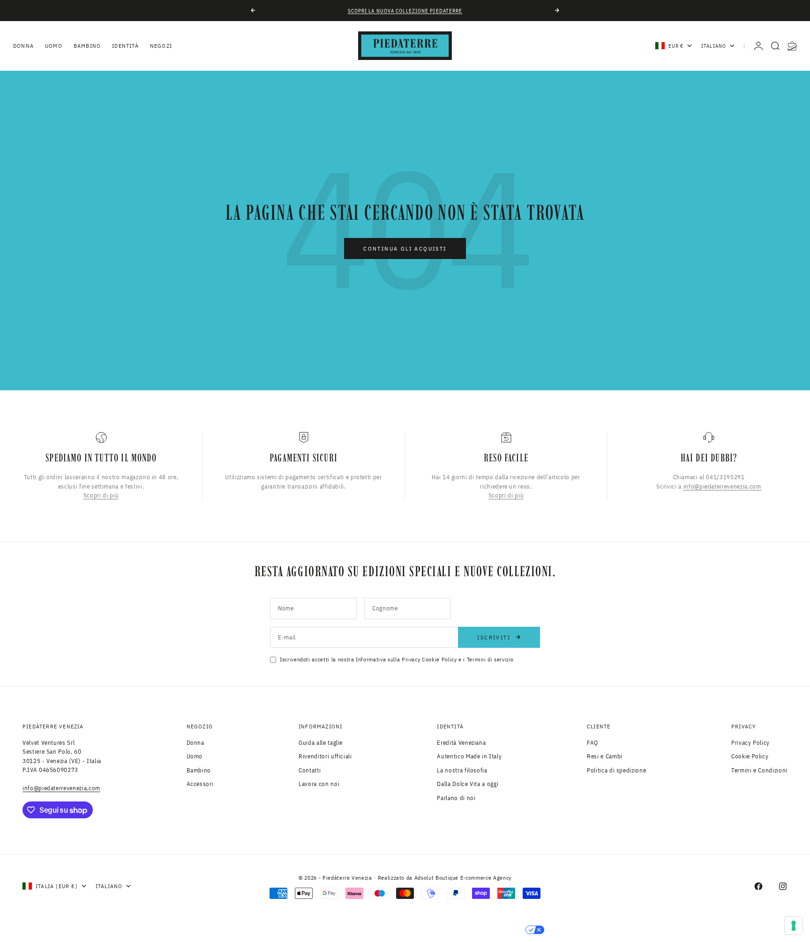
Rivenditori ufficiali (325, 756)
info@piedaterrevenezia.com (722, 486)
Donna (23, 45)
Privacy (411, 659)
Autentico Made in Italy (469, 756)
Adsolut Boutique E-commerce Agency (462, 877)
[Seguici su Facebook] (758, 886)
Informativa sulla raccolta (316, 930)
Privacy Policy (750, 743)
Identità (125, 45)
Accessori (200, 784)
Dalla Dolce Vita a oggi (467, 784)
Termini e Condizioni (759, 770)
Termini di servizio (490, 659)
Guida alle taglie (321, 743)
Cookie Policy (439, 659)
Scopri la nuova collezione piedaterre (405, 10)
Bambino (87, 45)
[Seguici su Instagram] (783, 886)
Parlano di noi (456, 798)
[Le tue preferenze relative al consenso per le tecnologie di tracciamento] (793, 926)
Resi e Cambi (604, 756)
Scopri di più (101, 496)
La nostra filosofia (462, 770)
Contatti (310, 770)
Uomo (53, 45)
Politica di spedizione (616, 770)
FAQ (592, 743)
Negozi (161, 45)
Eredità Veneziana (461, 743)
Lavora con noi (319, 784)
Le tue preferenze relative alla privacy (450, 930)
